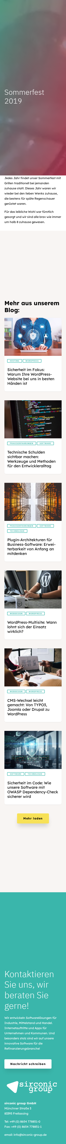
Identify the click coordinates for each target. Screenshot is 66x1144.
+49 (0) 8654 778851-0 (25, 1121)
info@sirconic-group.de (30, 1134)
